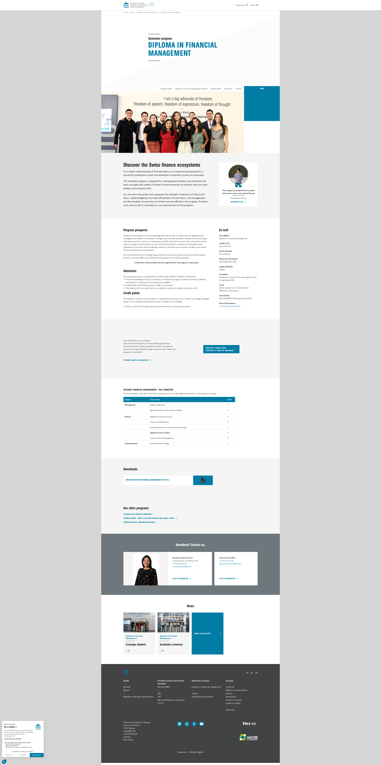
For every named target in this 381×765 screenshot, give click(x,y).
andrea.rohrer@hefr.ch (182, 566)
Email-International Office (229, 306)
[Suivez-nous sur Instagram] (186, 723)
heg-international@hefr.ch (230, 563)
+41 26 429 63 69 (130, 733)
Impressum (182, 752)
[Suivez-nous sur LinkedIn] (179, 723)
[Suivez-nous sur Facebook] (194, 723)
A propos (229, 680)
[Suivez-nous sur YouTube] (201, 723)
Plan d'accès (128, 739)
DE (252, 672)
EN (256, 672)
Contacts (127, 736)
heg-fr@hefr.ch (129, 731)
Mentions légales (196, 752)
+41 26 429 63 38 (179, 563)
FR (247, 672)
